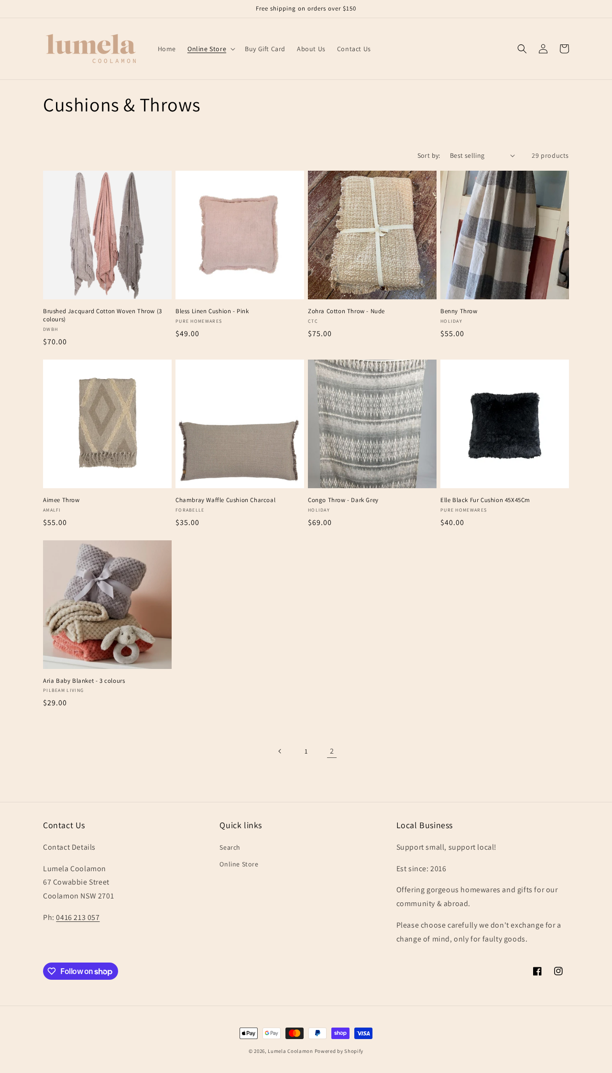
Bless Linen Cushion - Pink (212, 311)
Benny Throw (459, 311)
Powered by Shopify (339, 1051)
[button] (210, 49)
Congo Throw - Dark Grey (343, 500)
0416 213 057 (77, 917)
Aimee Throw (61, 500)
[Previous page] (280, 751)
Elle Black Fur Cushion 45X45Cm (485, 500)
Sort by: (428, 155)
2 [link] (332, 751)
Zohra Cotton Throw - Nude (346, 311)
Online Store (238, 864)
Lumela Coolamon (290, 1051)
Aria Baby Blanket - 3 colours (84, 681)
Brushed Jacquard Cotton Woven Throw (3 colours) (102, 315)
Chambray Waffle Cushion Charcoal (225, 500)
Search (229, 847)
